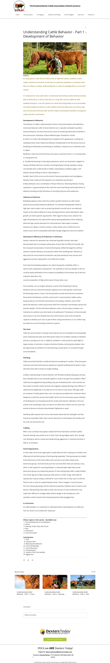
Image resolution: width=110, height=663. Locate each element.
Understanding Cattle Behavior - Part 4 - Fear (81, 593)
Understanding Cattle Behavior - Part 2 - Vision (26, 593)
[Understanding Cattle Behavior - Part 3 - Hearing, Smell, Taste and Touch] (55, 582)
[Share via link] (28, 560)
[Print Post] (32, 560)
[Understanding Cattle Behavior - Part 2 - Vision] (27, 582)
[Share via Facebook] (24, 560)
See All (93, 571)
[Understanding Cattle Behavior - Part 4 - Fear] (82, 582)
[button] (28, 14)
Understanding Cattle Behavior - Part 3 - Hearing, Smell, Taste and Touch (54, 593)
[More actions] (86, 27)
